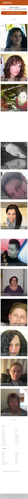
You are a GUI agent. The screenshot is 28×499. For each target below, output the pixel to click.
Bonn (3, 434)
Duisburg (3, 440)
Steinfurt (16, 458)
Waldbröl (16, 461)
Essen (3, 442)
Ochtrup (3, 464)
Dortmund (4, 437)
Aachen (3, 429)
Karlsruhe (17, 430)
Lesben (10, 9)
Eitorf (3, 455)
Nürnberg (17, 440)
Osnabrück (17, 441)
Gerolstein (4, 457)
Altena (3, 451)
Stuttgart (16, 443)
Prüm (16, 451)
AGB (16, 471)
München (17, 438)
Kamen (3, 459)
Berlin (3, 430)
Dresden (3, 438)
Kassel (16, 432)
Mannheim (17, 437)
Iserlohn (3, 458)
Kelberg (3, 461)
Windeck (16, 463)
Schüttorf (17, 454)
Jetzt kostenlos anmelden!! (14, 12)
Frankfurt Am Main (5, 443)
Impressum (19, 471)
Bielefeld (3, 432)
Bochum (3, 433)
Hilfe (10, 471)
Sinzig (16, 457)
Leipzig (16, 434)
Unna (16, 459)
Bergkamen (4, 453)
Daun (3, 454)
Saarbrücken (17, 442)
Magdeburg (17, 436)
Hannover (17, 429)
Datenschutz (13, 471)
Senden (16, 455)
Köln (16, 433)
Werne (16, 462)
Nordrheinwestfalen (6, 463)
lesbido (4, 9)
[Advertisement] (14, 126)
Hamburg (3, 445)
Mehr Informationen (18, 494)
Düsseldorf (4, 441)
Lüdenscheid (4, 462)
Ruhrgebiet (17, 453)
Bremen (3, 436)
